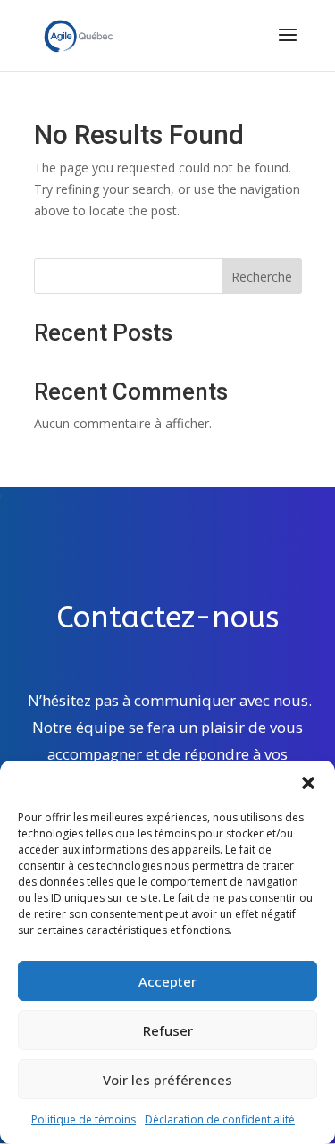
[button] (308, 783)
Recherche (261, 276)
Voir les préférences (167, 1080)
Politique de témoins (83, 1119)
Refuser (168, 1030)
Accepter (167, 981)
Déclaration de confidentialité (220, 1119)
